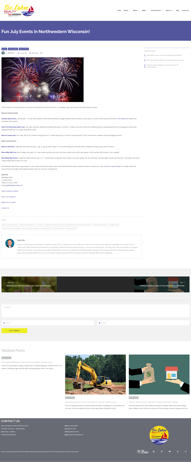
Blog (177, 10)
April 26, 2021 (70, 398)
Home (119, 10)
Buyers (135, 10)
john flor (40, 225)
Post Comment (14, 330)
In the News (13, 49)
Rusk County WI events (100, 225)
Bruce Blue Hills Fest (9, 152)
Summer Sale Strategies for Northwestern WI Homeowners (162, 66)
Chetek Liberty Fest (8, 119)
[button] (127, 10)
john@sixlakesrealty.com (14, 185)
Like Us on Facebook (8, 197)
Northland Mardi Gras (9, 158)
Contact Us (185, 10)
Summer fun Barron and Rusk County (13, 228)
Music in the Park (7, 147)
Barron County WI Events (9, 225)
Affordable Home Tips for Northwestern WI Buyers (164, 55)
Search (126, 10)
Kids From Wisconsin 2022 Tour (13, 127)
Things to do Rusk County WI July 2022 (65, 228)
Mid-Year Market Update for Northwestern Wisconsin (165, 60)
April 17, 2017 (6, 358)
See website (122, 119)
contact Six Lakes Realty (112, 166)
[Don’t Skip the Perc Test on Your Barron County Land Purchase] (95, 356)
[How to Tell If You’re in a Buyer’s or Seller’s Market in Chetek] (159, 356)
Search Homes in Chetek (9, 191)
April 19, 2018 (134, 398)
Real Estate (24, 49)
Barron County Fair (8, 135)
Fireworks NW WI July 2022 (27, 225)
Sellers (144, 10)
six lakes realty (113, 225)
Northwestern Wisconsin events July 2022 (78, 225)
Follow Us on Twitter (8, 202)
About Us (168, 10)
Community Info (156, 10)
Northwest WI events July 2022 (54, 225)
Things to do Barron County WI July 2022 (39, 228)
